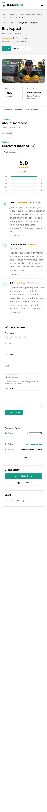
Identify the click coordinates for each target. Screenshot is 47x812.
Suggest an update (24, 482)
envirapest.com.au (34, 444)
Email (7, 366)
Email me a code (12, 377)
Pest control (7, 17)
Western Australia (27, 14)
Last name (9, 354)
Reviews (18, 109)
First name (9, 343)
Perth (39, 14)
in (18, 501)
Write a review (32, 109)
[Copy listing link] (23, 501)
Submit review (15, 412)
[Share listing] (28, 48)
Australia (13, 14)
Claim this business (23, 476)
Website (20, 48)
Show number (37, 437)
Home (4, 14)
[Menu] (42, 4)
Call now (23, 457)
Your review (9, 388)
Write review (11, 152)
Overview (8, 109)
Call (8, 48)
